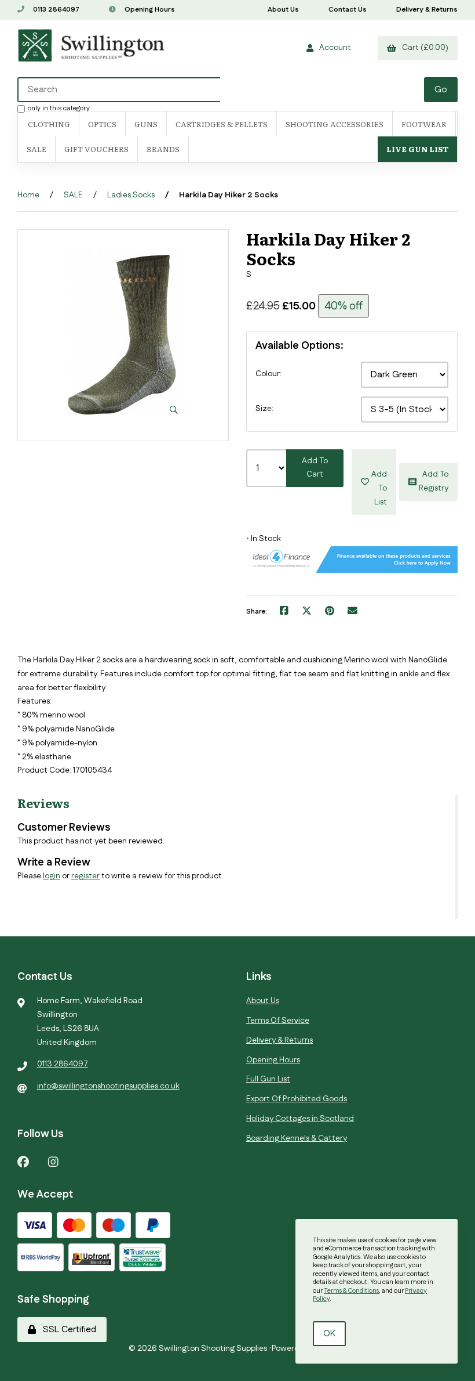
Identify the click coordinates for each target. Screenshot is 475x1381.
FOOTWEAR (424, 123)
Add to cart (315, 468)
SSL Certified (67, 1329)
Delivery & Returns (427, 10)
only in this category (59, 108)
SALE (36, 148)
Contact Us (347, 10)
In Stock (263, 539)
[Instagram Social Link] (53, 1161)
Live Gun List (417, 148)
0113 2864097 (55, 10)
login (51, 876)
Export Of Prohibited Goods (296, 1099)
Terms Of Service (277, 1020)
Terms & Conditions (351, 1291)
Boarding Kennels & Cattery (296, 1138)
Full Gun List (268, 1079)
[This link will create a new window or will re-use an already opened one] (284, 612)
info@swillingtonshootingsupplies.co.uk (108, 1086)
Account (333, 47)
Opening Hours (149, 10)
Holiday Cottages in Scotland (300, 1118)
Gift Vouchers (96, 148)
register (85, 876)
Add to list (379, 481)
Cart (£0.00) (423, 47)
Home (28, 195)
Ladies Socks (131, 195)
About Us (283, 10)
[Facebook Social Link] (23, 1161)
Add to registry (433, 481)
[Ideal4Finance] (352, 570)
